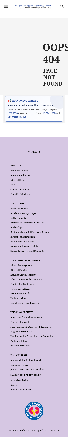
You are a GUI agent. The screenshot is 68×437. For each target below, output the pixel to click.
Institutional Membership (22, 236)
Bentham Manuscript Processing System (29, 231)
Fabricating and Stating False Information (30, 326)
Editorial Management (21, 265)
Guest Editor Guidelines (22, 284)
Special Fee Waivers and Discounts (27, 250)
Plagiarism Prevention (21, 331)
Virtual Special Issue (20, 288)
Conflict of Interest (19, 322)
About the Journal (19, 170)
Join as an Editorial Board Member (26, 360)
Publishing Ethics (18, 340)
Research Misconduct (20, 345)
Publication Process (20, 298)
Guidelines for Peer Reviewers (24, 302)
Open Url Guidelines (20, 193)
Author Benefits (18, 217)
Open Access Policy (19, 189)
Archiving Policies (19, 208)
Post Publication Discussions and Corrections (32, 336)
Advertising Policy (19, 380)
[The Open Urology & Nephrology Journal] (34, 410)
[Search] (62, 6)
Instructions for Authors (22, 241)
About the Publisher (20, 175)
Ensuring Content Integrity (23, 274)
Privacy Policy (39, 430)
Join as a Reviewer (19, 364)
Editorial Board (17, 179)
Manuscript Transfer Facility (24, 246)
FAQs (12, 184)
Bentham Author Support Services (27, 222)
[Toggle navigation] (6, 6)
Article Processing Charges (23, 213)
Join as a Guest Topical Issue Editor (27, 369)
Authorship (16, 227)
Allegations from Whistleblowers (26, 317)
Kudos (13, 384)
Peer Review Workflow (21, 293)
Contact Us (54, 430)
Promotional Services (20, 389)
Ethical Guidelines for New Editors (27, 279)
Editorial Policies (18, 269)
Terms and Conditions (19, 430)
